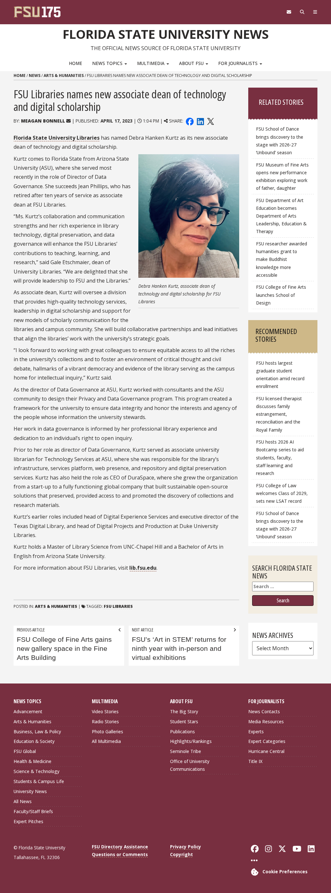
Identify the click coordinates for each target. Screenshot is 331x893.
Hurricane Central (266, 751)
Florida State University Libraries (57, 137)
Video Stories (105, 711)
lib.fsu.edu (142, 567)
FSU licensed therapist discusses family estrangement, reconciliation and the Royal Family (279, 414)
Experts (256, 731)
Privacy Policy (185, 847)
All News (23, 801)
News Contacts (264, 711)
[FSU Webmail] (288, 11)
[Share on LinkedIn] (200, 121)
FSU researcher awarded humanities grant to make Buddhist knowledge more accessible (281, 259)
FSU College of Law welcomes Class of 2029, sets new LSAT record (282, 493)
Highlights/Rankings (191, 741)
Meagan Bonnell (43, 121)
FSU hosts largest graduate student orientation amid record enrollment (280, 374)
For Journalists (238, 63)
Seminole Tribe (185, 751)
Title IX (255, 761)
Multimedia (151, 63)
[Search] (302, 11)
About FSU (192, 63)
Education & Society (34, 741)
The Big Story (184, 711)
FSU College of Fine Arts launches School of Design (281, 295)
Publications (182, 731)
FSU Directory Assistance (120, 847)
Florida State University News (166, 34)
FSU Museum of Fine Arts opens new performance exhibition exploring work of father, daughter (282, 176)
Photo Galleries (107, 731)
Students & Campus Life (39, 781)
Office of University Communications (189, 765)
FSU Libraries (118, 606)
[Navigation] (315, 11)
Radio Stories (105, 721)
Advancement (28, 711)
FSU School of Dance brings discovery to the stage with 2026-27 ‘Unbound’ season (279, 140)
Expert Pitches (28, 821)
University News (30, 791)
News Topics (108, 63)
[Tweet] (210, 121)
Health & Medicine (32, 761)
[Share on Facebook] (190, 121)
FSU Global (25, 751)
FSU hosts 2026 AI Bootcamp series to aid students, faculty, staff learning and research (280, 457)
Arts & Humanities (64, 75)
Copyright (181, 854)
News (34, 75)
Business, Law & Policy (37, 731)
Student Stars (184, 721)
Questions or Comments (120, 854)
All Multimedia (106, 741)
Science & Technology (36, 771)
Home (75, 63)
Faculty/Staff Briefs (33, 811)
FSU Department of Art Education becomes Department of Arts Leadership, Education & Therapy (281, 216)
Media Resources (266, 721)
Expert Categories (266, 741)
